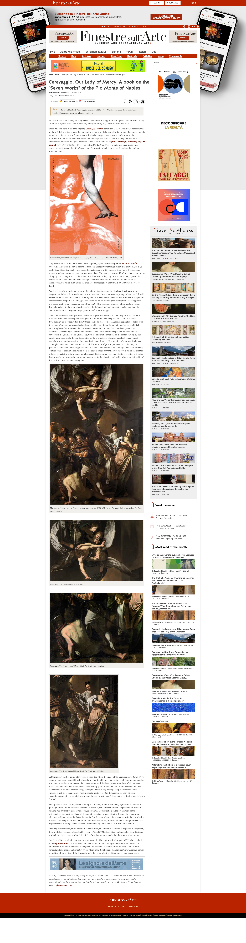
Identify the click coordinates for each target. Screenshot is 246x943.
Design (142, 52)
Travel (129, 52)
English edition (61, 843)
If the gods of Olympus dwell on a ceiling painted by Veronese (170, 338)
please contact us (64, 885)
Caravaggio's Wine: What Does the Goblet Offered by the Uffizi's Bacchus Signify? (171, 275)
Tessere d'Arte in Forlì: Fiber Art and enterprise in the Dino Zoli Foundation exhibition (172, 466)
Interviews (101, 56)
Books (61, 95)
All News (62, 56)
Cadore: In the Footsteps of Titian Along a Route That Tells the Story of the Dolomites (173, 359)
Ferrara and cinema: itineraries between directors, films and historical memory (169, 445)
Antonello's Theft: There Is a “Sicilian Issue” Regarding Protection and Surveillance (171, 766)
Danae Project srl (141, 915)
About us (105, 26)
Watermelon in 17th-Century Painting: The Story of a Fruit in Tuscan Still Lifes (173, 317)
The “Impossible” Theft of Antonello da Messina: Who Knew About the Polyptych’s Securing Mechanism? (171, 606)
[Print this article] (130, 102)
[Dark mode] (142, 102)
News (52, 52)
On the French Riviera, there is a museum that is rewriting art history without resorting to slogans (173, 296)
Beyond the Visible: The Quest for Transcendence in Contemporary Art (168, 699)
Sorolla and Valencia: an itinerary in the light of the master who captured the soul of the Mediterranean (173, 489)
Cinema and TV (175, 56)
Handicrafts (132, 56)
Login (157, 3)
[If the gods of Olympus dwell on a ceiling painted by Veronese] (173, 330)
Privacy (149, 915)
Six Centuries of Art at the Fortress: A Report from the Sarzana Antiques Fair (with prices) (172, 743)
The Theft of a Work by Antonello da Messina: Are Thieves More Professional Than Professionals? (173, 580)
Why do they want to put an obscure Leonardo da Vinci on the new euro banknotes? (173, 556)
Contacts (133, 26)
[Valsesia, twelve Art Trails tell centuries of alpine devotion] (173, 372)
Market (160, 56)
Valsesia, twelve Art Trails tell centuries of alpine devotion (173, 380)
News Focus (116, 56)
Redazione (55, 92)
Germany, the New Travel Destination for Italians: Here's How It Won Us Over (170, 653)
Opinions (116, 52)
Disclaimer (69, 95)
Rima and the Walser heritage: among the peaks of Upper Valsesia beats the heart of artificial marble (173, 402)
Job (154, 52)
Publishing (147, 56)
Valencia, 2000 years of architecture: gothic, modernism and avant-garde (171, 424)
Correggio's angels (160, 721)
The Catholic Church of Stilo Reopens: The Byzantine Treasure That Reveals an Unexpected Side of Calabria (173, 253)
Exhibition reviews (96, 52)
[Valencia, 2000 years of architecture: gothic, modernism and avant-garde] (173, 417)
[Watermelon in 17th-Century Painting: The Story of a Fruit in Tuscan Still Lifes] (173, 309)
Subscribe (172, 3)
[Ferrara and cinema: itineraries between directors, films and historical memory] (173, 438)
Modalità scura (177, 915)
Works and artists (70, 52)
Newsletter (119, 26)
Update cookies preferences (162, 915)
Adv (144, 26)
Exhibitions (86, 56)
